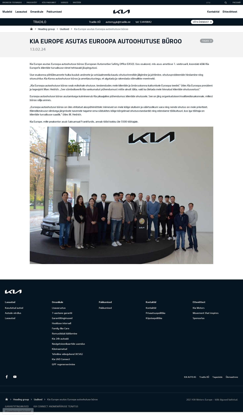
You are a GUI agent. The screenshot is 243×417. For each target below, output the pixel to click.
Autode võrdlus (13, 313)
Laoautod (21, 11)
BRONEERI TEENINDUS (12, 2)
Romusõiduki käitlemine (64, 333)
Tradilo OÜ (31, 28)
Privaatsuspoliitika (155, 313)
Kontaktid (213, 11)
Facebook (6, 376)
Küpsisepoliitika (154, 318)
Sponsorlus (198, 318)
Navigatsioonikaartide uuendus (68, 343)
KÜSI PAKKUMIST (49, 2)
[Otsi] (225, 2)
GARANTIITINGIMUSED (17, 406)
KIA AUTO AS (190, 377)
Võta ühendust (201, 22)
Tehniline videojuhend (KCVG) (67, 354)
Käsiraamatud (59, 348)
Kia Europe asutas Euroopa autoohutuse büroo (101, 28)
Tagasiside (217, 377)
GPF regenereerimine (63, 364)
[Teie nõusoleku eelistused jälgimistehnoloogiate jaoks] (18, 411)
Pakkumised (54, 11)
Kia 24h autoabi (60, 338)
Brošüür (77, 2)
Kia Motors (198, 307)
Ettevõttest (230, 11)
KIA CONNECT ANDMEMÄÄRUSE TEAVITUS (56, 406)
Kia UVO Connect (61, 359)
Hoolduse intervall (61, 323)
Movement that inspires (206, 313)
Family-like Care (60, 328)
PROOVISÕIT (32, 2)
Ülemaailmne (232, 377)
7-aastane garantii (62, 313)
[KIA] (121, 11)
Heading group (46, 28)
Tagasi (205, 41)
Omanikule (36, 11)
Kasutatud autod (14, 307)
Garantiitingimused (62, 318)
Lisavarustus (59, 307)
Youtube (15, 376)
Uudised (64, 2)
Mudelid (7, 11)
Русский (237, 2)
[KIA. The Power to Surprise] (13, 292)
